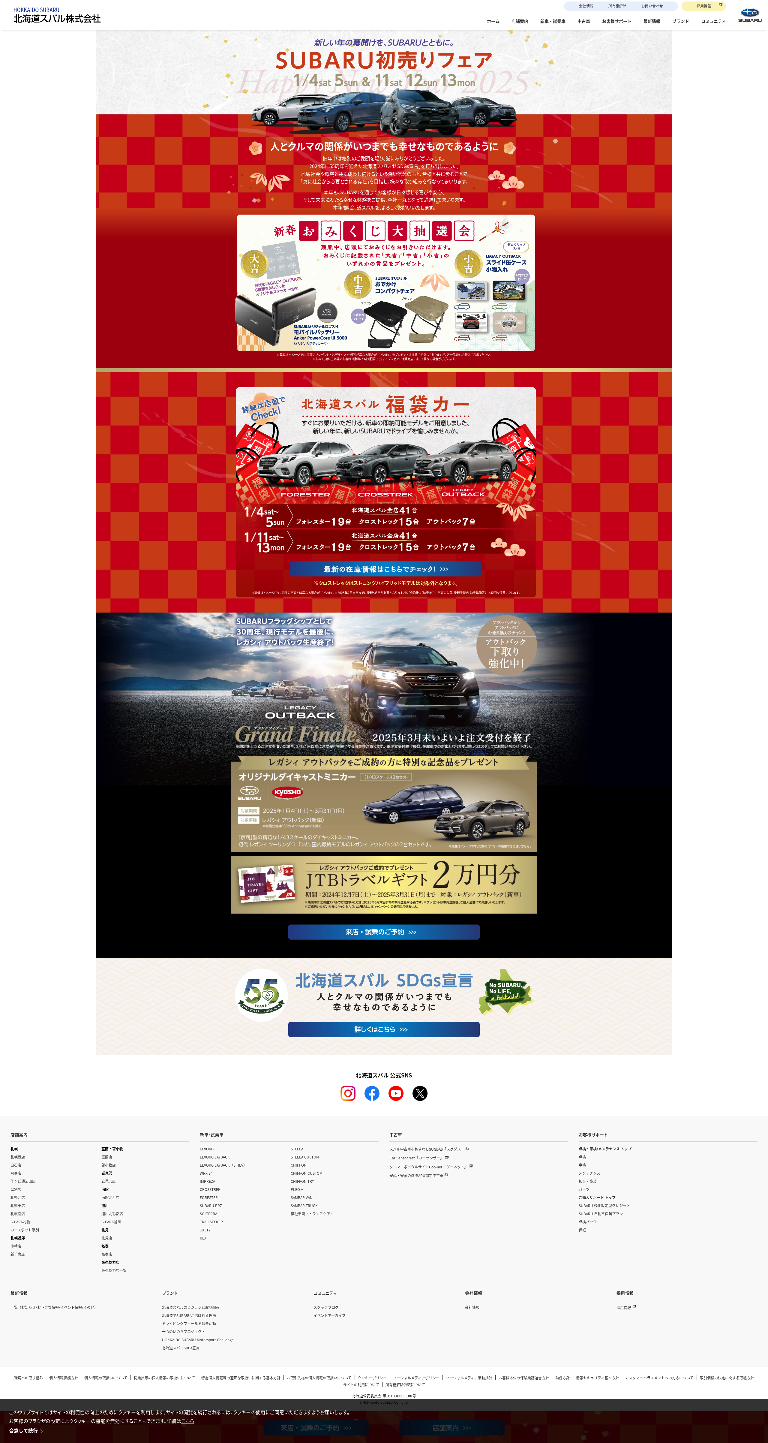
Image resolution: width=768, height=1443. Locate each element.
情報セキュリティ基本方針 (597, 1377)
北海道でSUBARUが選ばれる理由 (189, 1315)
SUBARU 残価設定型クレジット (604, 1205)
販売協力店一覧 (114, 1270)
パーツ (584, 1189)
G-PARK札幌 (20, 1221)
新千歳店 (17, 1254)
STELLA (297, 1148)
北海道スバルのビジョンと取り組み (191, 1307)
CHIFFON (299, 1164)
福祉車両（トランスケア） (312, 1213)
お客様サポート (593, 1134)
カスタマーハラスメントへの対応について (659, 1377)
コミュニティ (325, 1293)
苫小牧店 (108, 1164)
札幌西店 (17, 1156)
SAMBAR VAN (302, 1197)
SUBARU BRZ (211, 1205)
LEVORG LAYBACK (215, 1156)
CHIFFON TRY (302, 1181)
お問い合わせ (652, 5)
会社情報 (586, 5)
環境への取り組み (28, 1377)
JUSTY (205, 1229)
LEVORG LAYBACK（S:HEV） (223, 1164)
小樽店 (15, 1246)
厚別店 (15, 1189)
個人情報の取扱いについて (106, 1377)
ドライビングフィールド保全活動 (189, 1323)
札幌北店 (17, 1197)
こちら (187, 1420)
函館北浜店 (110, 1197)
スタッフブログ (326, 1307)
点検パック (588, 1221)
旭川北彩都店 (112, 1213)
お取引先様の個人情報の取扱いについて (319, 1377)
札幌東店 (17, 1205)
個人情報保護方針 (63, 1377)
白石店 (15, 1164)
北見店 (106, 1237)
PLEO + (297, 1189)
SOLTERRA (208, 1213)
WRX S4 (206, 1173)
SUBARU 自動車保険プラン (601, 1213)
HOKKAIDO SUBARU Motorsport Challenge (198, 1339)
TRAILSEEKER (211, 1221)
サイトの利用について (361, 1384)
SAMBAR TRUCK (304, 1205)
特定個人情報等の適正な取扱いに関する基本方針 (240, 1377)
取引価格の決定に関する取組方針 (727, 1377)
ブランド (170, 1293)
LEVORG (207, 1148)
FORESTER (209, 1197)
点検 (582, 1156)
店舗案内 (19, 1134)
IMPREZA (207, 1181)
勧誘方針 (562, 1377)
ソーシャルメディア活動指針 (469, 1377)
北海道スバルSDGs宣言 (181, 1347)
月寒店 (15, 1173)
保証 (582, 1229)
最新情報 (19, 1293)
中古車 (395, 1134)
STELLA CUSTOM (305, 1156)
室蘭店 (106, 1156)
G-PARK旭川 (111, 1221)
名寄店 (106, 1254)
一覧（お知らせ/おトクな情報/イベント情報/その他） (54, 1307)
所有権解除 (617, 5)
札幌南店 (17, 1213)
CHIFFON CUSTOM (306, 1173)
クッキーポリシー (372, 1377)
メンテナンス (589, 1173)
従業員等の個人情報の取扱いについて (164, 1377)
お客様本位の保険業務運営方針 (524, 1377)
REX (203, 1237)
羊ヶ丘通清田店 (23, 1181)
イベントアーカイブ (330, 1315)
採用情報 (704, 5)
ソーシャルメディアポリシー (416, 1377)
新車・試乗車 (212, 1134)
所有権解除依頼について (405, 1384)
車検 (582, 1164)
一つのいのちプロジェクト (183, 1331)
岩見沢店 (108, 1181)
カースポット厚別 (24, 1229)
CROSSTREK (210, 1189)
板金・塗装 (588, 1181)
